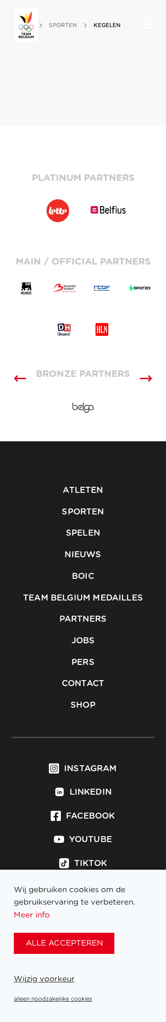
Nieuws (83, 555)
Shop (83, 705)
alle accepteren (64, 943)
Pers (83, 662)
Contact (83, 684)
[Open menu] (146, 25)
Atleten (83, 490)
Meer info (32, 915)
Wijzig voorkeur (44, 979)
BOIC (83, 576)
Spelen (83, 533)
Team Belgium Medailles (83, 598)
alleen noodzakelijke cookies (53, 999)
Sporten (83, 512)
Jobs (83, 641)
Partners (83, 619)
